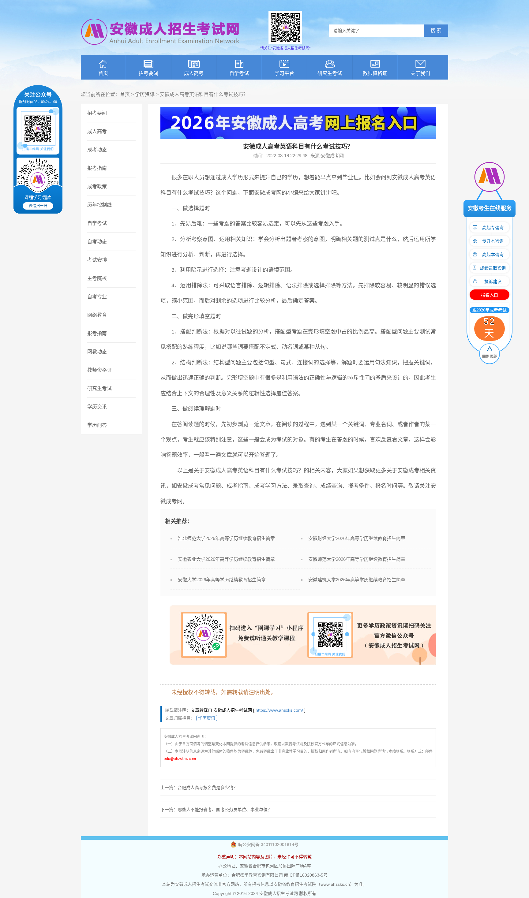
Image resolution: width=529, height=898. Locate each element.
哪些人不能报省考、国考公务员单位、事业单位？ (225, 809)
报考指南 (97, 168)
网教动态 (97, 351)
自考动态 (97, 241)
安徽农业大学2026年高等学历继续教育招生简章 (226, 559)
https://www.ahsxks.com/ (279, 710)
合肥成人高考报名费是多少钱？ (208, 787)
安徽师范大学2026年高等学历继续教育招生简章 (356, 559)
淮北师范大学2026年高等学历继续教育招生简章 (226, 538)
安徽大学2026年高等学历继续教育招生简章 (222, 579)
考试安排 (97, 260)
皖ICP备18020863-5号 (306, 875)
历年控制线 (99, 204)
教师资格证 (375, 73)
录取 (298, 486)
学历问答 (97, 425)
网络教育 (97, 315)
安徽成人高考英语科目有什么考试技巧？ (254, 471)
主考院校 (97, 278)
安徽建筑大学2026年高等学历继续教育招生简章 (356, 579)
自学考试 (239, 73)
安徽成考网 (268, 193)
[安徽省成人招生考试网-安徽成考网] (160, 49)
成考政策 (97, 186)
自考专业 (97, 296)
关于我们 (420, 73)
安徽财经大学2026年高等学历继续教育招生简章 (356, 538)
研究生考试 (329, 73)
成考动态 (97, 149)
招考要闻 (148, 73)
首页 (103, 73)
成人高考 (194, 73)
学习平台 (284, 73)
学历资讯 (145, 94)
